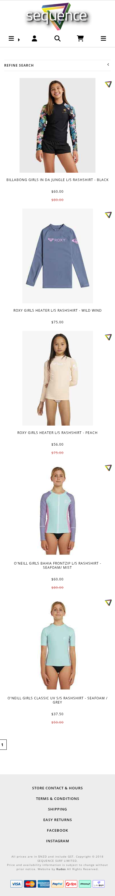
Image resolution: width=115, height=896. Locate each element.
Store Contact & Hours (57, 787)
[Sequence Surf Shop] (57, 15)
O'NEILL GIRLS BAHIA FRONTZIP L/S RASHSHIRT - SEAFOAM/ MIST (57, 509)
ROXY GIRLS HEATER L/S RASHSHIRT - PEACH (57, 378)
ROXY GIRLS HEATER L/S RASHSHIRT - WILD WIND (57, 256)
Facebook (57, 830)
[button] (11, 40)
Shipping (57, 809)
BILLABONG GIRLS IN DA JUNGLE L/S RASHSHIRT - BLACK (57, 125)
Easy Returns (57, 819)
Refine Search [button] (19, 65)
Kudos (61, 869)
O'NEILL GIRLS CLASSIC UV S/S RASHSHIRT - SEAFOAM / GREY (57, 643)
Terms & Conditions (57, 798)
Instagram (57, 840)
